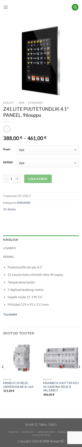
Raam (6, 149)
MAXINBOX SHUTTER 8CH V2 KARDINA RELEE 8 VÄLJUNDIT (61, 386)
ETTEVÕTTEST (42, 435)
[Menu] (5, 7)
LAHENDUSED (46, 431)
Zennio (12, 209)
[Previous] (3, 375)
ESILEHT (14, 431)
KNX (21, 102)
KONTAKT (28, 431)
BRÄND (8, 162)
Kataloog (65, 431)
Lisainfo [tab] (9, 248)
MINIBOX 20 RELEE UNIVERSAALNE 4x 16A (18, 384)
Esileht (8, 102)
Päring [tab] (8, 256)
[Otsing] (75, 7)
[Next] (79, 375)
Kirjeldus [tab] (10, 239)
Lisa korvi (38, 179)
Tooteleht (10, 314)
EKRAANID (35, 102)
